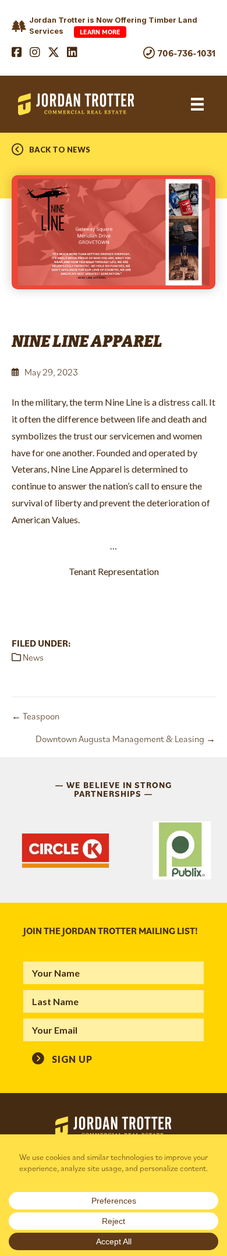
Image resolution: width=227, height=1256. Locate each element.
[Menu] (197, 104)
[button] (62, 1058)
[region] (113, 850)
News (33, 657)
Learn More (100, 31)
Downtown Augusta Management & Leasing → (125, 738)
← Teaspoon (35, 716)
